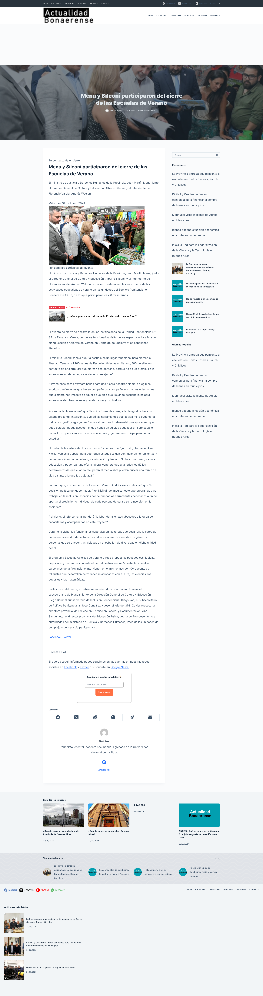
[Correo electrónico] (150, 717)
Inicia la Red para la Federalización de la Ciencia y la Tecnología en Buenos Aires (194, 250)
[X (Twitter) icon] (104, 762)
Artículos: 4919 (104, 770)
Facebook (55, 637)
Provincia (94, 3)
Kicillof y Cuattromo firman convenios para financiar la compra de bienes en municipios (194, 200)
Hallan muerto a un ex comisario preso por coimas (158, 872)
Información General (148, 111)
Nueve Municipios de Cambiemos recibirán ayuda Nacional (204, 872)
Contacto (106, 3)
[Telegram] (132, 717)
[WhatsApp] (113, 717)
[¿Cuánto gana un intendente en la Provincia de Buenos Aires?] (63, 815)
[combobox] (193, 155)
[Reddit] (95, 717)
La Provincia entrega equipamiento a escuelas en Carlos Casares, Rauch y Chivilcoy (196, 179)
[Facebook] (58, 717)
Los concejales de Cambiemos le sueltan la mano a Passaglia (114, 872)
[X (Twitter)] (76, 717)
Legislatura (69, 3)
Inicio (45, 3)
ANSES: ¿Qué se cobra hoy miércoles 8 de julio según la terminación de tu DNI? (199, 834)
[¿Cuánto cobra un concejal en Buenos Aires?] (108, 815)
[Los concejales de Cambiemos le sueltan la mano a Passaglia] (177, 285)
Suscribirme (104, 692)
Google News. (120, 667)
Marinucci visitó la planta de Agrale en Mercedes (50, 967)
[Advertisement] (131, 44)
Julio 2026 (139, 805)
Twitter (66, 637)
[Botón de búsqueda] (217, 155)
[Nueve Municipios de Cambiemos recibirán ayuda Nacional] (177, 316)
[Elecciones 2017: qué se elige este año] (177, 331)
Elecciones (56, 3)
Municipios (82, 3)
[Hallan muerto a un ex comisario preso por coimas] (177, 301)
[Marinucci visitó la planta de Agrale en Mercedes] (14, 970)
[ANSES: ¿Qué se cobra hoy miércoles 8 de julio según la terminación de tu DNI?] (199, 815)
